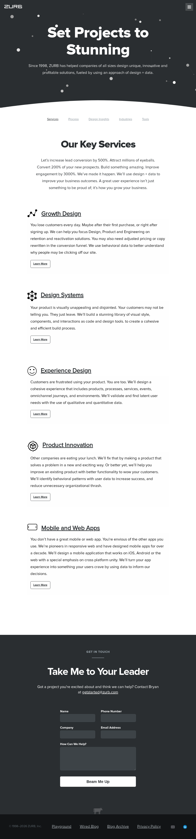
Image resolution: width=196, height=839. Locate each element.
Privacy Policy (149, 826)
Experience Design (66, 371)
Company (66, 727)
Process (73, 119)
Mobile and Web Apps (70, 528)
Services (52, 119)
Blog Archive (118, 826)
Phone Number (111, 711)
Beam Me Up (98, 781)
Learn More (40, 264)
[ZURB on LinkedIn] (185, 826)
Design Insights (99, 119)
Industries (125, 119)
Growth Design (61, 214)
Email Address (111, 727)
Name (64, 711)
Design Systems (62, 295)
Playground (61, 826)
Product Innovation (67, 445)
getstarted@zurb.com (100, 692)
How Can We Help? (73, 744)
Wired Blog (89, 826)
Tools (145, 119)
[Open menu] (189, 7)
